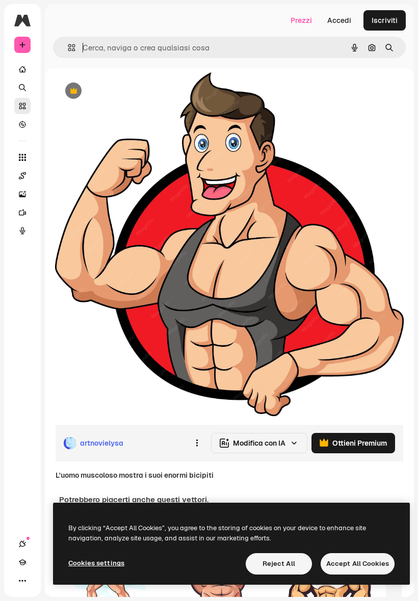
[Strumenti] (22, 157)
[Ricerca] (22, 87)
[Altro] (22, 580)
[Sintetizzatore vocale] (22, 231)
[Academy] (22, 562)
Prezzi (301, 20)
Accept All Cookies (357, 563)
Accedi (339, 20)
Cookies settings (96, 563)
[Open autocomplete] (68, 47)
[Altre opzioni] (197, 443)
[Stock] (22, 106)
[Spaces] (22, 176)
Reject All (279, 563)
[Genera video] (22, 212)
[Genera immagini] (22, 194)
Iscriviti (385, 20)
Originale (122, 91)
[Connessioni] (22, 544)
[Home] (22, 69)
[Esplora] (22, 124)
